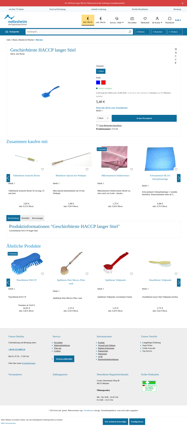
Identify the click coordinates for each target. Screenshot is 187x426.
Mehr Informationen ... (9, 423)
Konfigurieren (137, 422)
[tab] (13, 218)
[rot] (103, 82)
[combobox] (76, 32)
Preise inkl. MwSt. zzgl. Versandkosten (111, 108)
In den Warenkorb (144, 118)
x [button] (182, 3)
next (179, 178)
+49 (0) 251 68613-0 (16, 349)
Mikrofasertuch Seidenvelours (115, 175)
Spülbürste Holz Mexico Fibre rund (71, 282)
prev (8, 178)
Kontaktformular (28, 363)
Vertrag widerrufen (64, 359)
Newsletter (58, 342)
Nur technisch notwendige (115, 422)
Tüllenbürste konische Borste (26, 175)
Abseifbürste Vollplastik (160, 280)
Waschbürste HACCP (27, 280)
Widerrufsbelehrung (62, 345)
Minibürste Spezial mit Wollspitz (71, 175)
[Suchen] (130, 32)
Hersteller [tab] (25, 218)
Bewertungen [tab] (37, 218)
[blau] (98, 82)
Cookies (57, 351)
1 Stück (101, 71)
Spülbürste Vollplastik (115, 280)
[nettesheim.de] (15, 20)
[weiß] (109, 82)
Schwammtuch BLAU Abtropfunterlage (160, 177)
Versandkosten (89, 410)
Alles (8, 40)
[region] (93, 178)
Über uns (57, 348)
